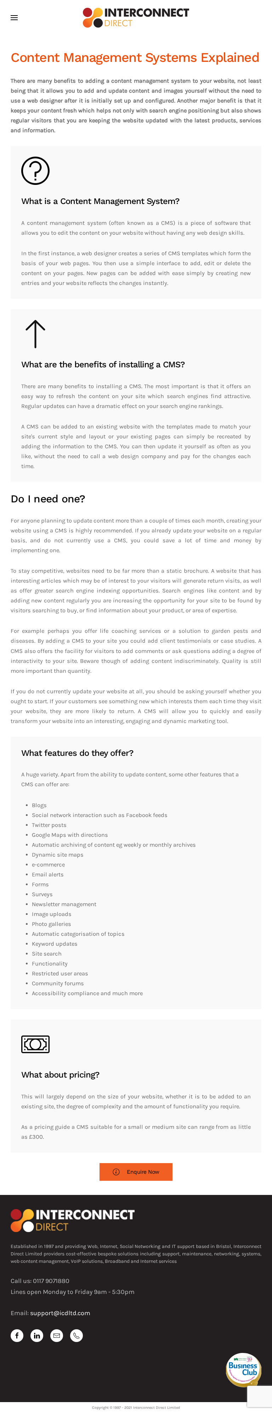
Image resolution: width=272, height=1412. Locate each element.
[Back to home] (136, 17)
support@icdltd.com (60, 1313)
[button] (14, 17)
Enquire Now (143, 1172)
